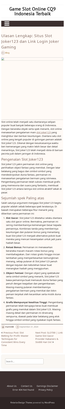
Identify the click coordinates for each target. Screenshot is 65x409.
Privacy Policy (45, 389)
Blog (7, 52)
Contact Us (26, 385)
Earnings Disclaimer (47, 385)
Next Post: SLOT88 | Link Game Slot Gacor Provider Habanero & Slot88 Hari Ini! (49, 337)
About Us (12, 385)
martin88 (9, 326)
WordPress (49, 402)
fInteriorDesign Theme (21, 402)
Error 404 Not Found (23, 389)
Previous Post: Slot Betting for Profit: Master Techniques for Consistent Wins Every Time (14, 339)
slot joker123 (43, 132)
